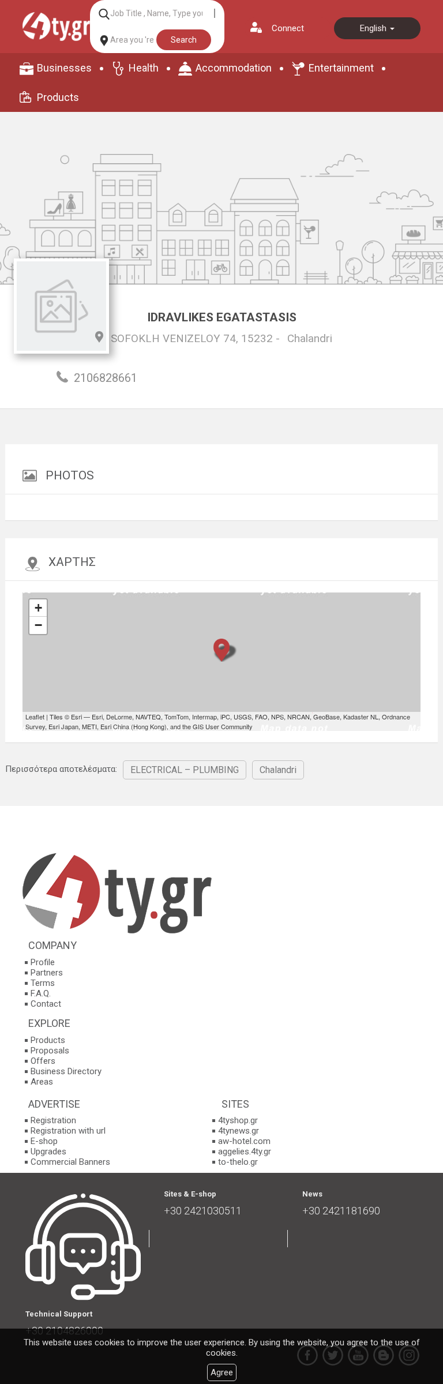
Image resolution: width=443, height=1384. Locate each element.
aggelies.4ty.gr (244, 1151)
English (374, 28)
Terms (43, 983)
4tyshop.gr (238, 1120)
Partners (47, 972)
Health (144, 68)
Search (184, 39)
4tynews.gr (238, 1131)
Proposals (50, 1050)
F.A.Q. (41, 993)
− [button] (38, 625)
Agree (222, 1372)
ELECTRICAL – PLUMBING (184, 769)
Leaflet (34, 716)
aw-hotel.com (244, 1141)
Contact (46, 1004)
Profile (43, 962)
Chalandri (309, 338)
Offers (43, 1061)
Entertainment (341, 68)
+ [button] (38, 608)
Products (58, 97)
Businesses (64, 68)
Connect (288, 28)
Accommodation (234, 68)
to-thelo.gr (238, 1162)
